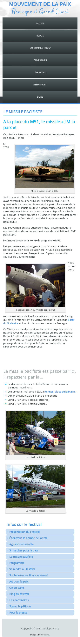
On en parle (16, 587)
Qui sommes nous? (40, 47)
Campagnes (40, 60)
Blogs (40, 35)
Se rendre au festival (22, 569)
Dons (40, 96)
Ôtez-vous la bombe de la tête (28, 538)
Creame (45, 635)
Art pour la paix (18, 581)
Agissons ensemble (21, 544)
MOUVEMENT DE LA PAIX (40, 4)
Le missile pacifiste (21, 556)
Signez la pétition (20, 606)
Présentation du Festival (24, 532)
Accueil (40, 23)
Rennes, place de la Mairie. (60, 391)
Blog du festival (19, 594)
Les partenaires (19, 600)
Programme (16, 563)
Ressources (40, 84)
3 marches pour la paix (23, 550)
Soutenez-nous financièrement (28, 575)
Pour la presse (18, 612)
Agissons (40, 72)
